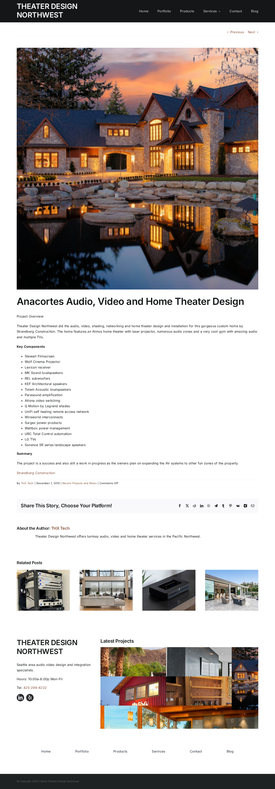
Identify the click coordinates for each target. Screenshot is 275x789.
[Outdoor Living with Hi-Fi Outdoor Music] (231, 572)
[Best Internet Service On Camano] (43, 572)
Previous (237, 32)
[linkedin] (20, 697)
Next (251, 32)
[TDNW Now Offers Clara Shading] (106, 572)
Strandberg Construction (36, 473)
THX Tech (27, 483)
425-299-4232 (35, 688)
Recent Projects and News (79, 483)
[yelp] (30, 697)
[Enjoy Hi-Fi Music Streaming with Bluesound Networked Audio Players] (168, 572)
